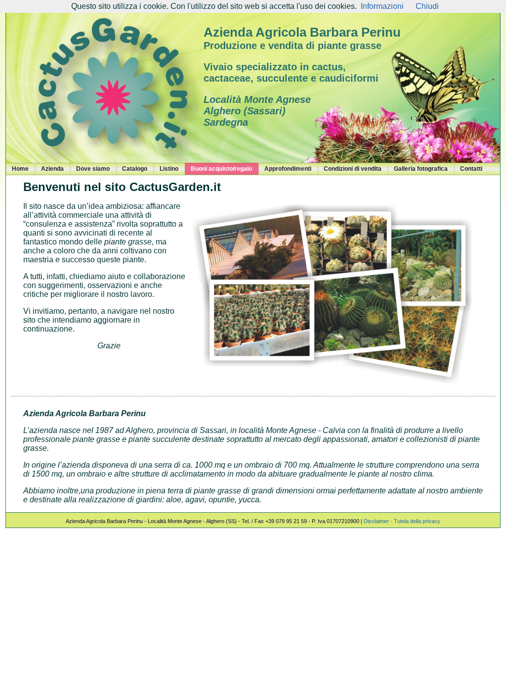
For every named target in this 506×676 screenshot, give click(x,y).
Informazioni (382, 6)
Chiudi (427, 6)
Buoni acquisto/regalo (221, 168)
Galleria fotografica (421, 168)
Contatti (471, 168)
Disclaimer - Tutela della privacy (402, 521)
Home (20, 168)
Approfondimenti (287, 168)
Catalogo (134, 168)
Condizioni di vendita (352, 168)
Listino (169, 168)
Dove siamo (93, 168)
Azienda (52, 168)
